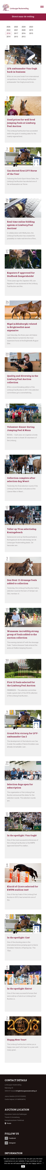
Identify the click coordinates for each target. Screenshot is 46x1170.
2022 (8, 30)
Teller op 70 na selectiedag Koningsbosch (21, 530)
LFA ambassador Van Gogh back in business (22, 70)
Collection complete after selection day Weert (21, 479)
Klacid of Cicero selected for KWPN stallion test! (22, 888)
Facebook (12, 1138)
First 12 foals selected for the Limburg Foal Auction (21, 683)
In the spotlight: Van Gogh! (22, 835)
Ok (23, 1166)
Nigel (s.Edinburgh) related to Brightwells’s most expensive (22, 327)
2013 (16, 37)
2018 (8, 33)
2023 (31, 27)
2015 (31, 33)
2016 (23, 33)
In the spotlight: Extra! (19, 988)
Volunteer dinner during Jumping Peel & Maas (20, 428)
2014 (8, 37)
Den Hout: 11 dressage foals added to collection (22, 581)
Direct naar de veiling (23, 16)
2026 (8, 27)
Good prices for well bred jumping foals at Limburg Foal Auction (21, 123)
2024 (23, 27)
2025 (16, 27)
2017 (16, 33)
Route (9, 1123)
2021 (16, 30)
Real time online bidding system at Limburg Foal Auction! (21, 225)
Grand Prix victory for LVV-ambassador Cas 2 (22, 735)
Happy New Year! (16, 1039)
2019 (31, 30)
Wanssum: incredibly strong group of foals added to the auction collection (23, 634)
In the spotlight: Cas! (18, 937)
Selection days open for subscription (20, 786)
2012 (23, 37)
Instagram (12, 1143)
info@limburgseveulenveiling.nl (26, 1091)
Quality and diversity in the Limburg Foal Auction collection (22, 379)
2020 (23, 30)
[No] (43, 1163)
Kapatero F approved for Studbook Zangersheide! (21, 274)
